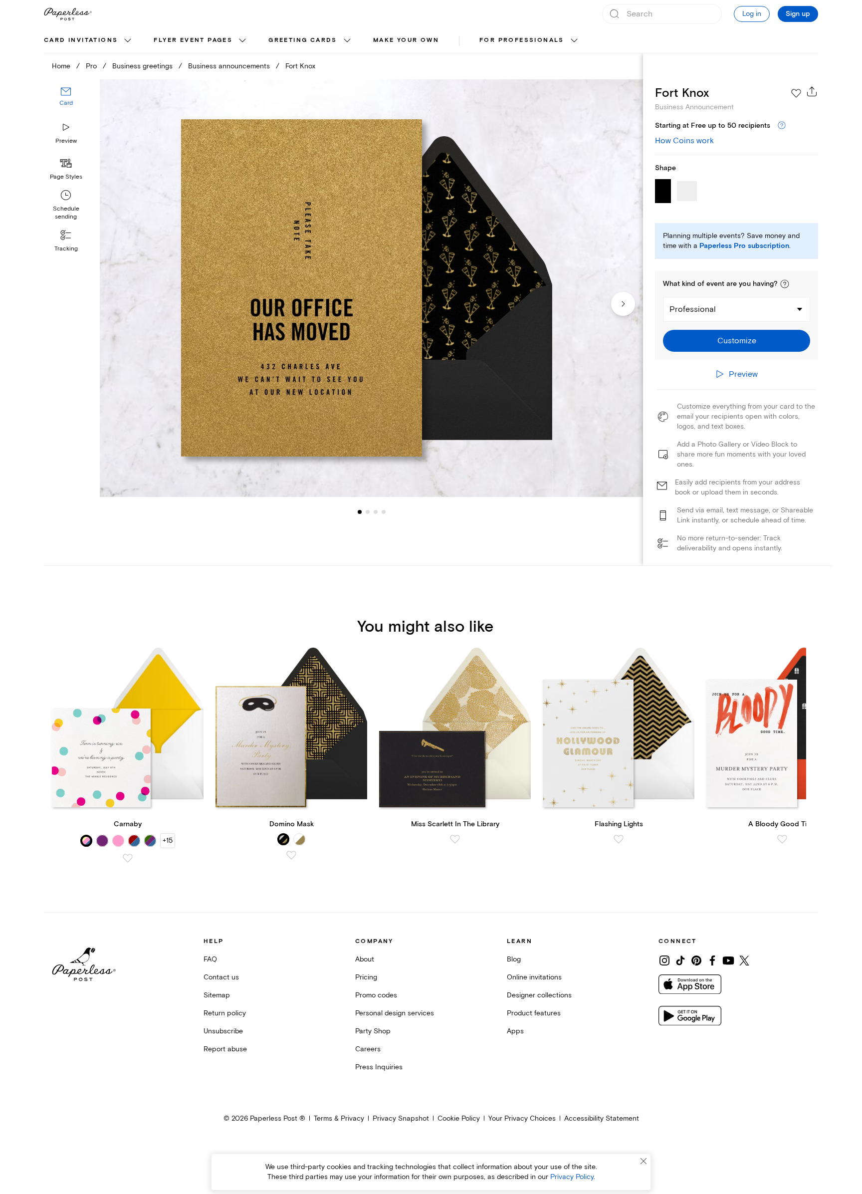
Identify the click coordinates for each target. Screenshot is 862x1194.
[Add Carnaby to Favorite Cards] (128, 858)
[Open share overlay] (812, 91)
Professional (692, 309)
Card (66, 103)
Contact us (221, 977)
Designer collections (539, 995)
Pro (91, 66)
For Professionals (521, 40)
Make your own (406, 40)
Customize (736, 341)
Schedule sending (66, 213)
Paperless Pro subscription (744, 245)
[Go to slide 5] (384, 512)
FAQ (210, 959)
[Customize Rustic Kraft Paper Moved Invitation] (371, 288)
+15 (168, 840)
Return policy (225, 1013)
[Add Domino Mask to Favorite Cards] (291, 855)
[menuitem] (89, 41)
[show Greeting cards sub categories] (347, 40)
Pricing (366, 977)
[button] (785, 284)
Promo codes (376, 995)
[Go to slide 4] (376, 512)
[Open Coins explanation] (781, 126)
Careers (368, 1049)
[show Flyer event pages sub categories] (242, 40)
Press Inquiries (379, 1067)
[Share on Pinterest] (696, 960)
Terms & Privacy (339, 1118)
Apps (515, 1031)
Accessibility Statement (601, 1118)
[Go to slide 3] (368, 512)
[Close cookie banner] (643, 1161)
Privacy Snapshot (401, 1118)
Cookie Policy (458, 1118)
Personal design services (394, 1013)
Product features (534, 1013)
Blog (514, 959)
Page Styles (66, 177)
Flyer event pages (193, 40)
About (364, 959)
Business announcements (229, 66)
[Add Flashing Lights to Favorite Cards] (619, 839)
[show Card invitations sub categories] (128, 40)
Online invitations (534, 977)
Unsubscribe (223, 1031)
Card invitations (81, 40)
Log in (751, 13)
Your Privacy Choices (522, 1118)
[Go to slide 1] (360, 512)
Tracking (66, 248)
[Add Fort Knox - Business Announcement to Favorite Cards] (796, 93)
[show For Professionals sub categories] (574, 40)
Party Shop (373, 1031)
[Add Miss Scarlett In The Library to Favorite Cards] (455, 839)
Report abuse (225, 1049)
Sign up (798, 13)
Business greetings (142, 66)
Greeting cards (302, 40)
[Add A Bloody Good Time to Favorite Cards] (782, 839)
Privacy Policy (572, 1177)
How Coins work (684, 141)
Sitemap (217, 995)
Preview (66, 141)
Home (61, 66)
